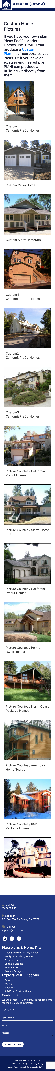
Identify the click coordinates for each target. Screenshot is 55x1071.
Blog (25, 1063)
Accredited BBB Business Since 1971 (27, 1060)
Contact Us (37, 4)
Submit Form (12, 1044)
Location (10, 915)
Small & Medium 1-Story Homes (21, 952)
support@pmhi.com (12, 930)
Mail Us (10, 926)
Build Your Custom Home (17, 991)
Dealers (8, 980)
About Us (16, 1063)
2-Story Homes (12, 960)
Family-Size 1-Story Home (18, 956)
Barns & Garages (13, 971)
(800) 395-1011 (20, 4)
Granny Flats (11, 967)
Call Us (10, 904)
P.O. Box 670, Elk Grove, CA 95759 (20, 919)
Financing (9, 987)
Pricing (8, 984)
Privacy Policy (36, 1063)
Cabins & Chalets (13, 963)
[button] (19, 100)
